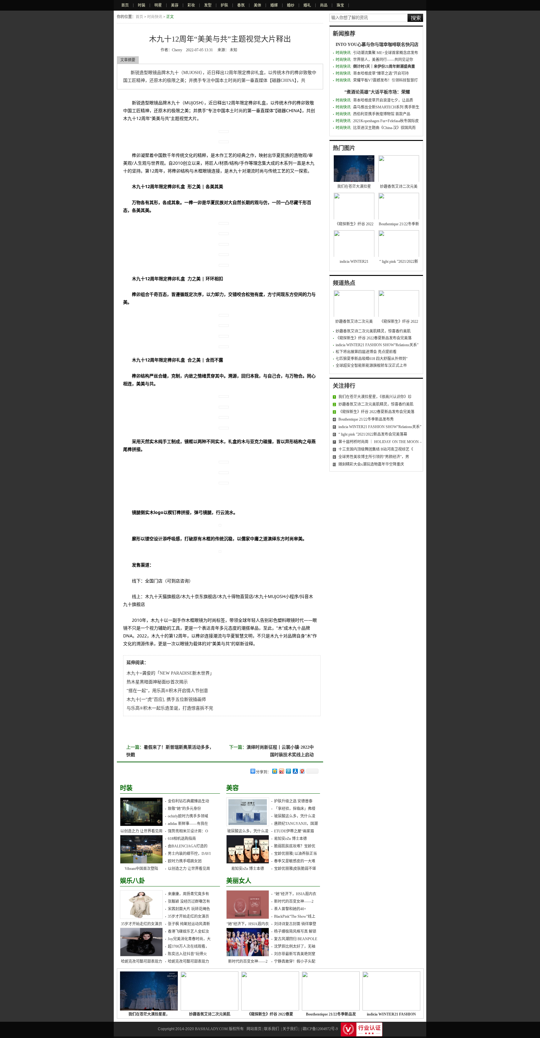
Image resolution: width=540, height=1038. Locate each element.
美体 (257, 5)
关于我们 (290, 1029)
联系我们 (271, 1029)
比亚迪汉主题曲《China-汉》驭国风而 (384, 128)
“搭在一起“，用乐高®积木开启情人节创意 (167, 690)
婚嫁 (274, 5)
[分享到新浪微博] (281, 771)
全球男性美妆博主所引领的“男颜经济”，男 (373, 457)
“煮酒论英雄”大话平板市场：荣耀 (377, 92)
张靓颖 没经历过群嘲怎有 (189, 901)
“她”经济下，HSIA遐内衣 (248, 924)
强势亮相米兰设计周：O (188, 831)
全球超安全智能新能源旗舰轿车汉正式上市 (371, 365)
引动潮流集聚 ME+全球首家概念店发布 (385, 53)
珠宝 (340, 5)
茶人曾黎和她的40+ (290, 909)
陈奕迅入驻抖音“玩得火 (187, 954)
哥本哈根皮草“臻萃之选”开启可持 (381, 73)
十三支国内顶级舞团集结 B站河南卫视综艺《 (375, 449)
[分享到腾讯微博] (288, 771)
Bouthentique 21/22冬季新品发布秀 (366, 419)
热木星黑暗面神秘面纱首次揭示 (157, 682)
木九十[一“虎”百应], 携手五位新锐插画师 (166, 699)
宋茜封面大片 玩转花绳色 (189, 909)
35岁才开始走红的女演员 (141, 924)
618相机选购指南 (182, 838)
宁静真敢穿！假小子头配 (294, 961)
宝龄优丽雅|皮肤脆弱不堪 (295, 868)
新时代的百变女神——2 (248, 961)
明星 (158, 5)
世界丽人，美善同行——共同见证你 (383, 59)
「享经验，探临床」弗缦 (294, 808)
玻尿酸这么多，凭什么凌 (247, 831)
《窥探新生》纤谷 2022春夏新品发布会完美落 (374, 338)
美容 (174, 5)
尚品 (324, 5)
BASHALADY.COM (211, 1029)
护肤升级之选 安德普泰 (293, 801)
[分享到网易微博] (301, 771)
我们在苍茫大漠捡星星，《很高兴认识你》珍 (375, 397)
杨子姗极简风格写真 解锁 (295, 931)
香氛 (241, 5)
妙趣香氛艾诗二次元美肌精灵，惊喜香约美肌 (373, 331)
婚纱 (290, 5)
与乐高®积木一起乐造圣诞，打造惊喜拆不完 (170, 708)
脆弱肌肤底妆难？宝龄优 (294, 846)
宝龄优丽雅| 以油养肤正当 (295, 853)
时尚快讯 (154, 17)
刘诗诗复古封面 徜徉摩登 (295, 924)
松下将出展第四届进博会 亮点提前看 (366, 352)
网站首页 (254, 1029)
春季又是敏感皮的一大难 (294, 861)
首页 (125, 5)
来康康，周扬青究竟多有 (188, 894)
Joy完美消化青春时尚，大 (189, 939)
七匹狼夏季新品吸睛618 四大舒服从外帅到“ (372, 359)
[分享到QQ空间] (274, 771)
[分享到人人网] (295, 771)
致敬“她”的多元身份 (184, 808)
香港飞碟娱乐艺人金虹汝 (188, 931)
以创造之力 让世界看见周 (141, 831)
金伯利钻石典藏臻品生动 (188, 801)
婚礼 (307, 5)
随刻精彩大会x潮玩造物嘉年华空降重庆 (371, 464)
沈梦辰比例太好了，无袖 (294, 946)
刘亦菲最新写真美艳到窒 (294, 954)
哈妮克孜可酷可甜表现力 (141, 961)
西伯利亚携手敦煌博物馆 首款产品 (381, 114)
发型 (208, 5)
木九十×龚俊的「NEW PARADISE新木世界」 (170, 673)
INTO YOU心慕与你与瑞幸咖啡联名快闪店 (377, 44)
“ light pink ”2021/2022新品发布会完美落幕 (372, 434)
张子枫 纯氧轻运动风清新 (189, 924)
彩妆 (191, 5)
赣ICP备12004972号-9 (320, 1029)
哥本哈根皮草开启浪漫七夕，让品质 (383, 100)
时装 (141, 5)
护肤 (224, 5)
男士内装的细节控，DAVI (189, 853)
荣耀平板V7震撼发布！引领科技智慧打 (385, 80)
